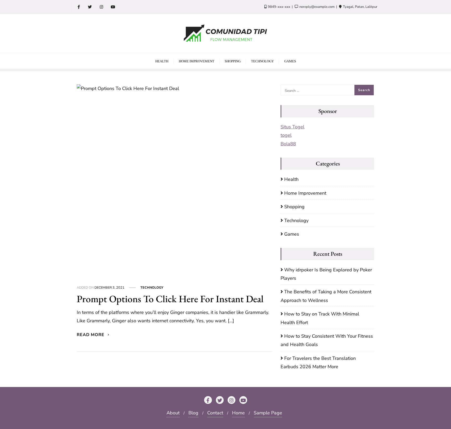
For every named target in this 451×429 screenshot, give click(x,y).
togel (286, 135)
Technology (151, 287)
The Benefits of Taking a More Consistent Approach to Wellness (326, 296)
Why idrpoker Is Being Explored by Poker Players (326, 274)
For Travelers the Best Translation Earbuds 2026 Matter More (318, 362)
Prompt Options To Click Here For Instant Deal (170, 298)
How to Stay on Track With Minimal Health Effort (320, 318)
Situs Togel (292, 127)
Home (238, 413)
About (173, 413)
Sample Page (268, 413)
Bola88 (288, 144)
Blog (193, 413)
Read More (91, 335)
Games (291, 234)
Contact (215, 413)
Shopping (294, 207)
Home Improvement (305, 193)
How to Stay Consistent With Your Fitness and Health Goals (327, 340)
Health (291, 179)
